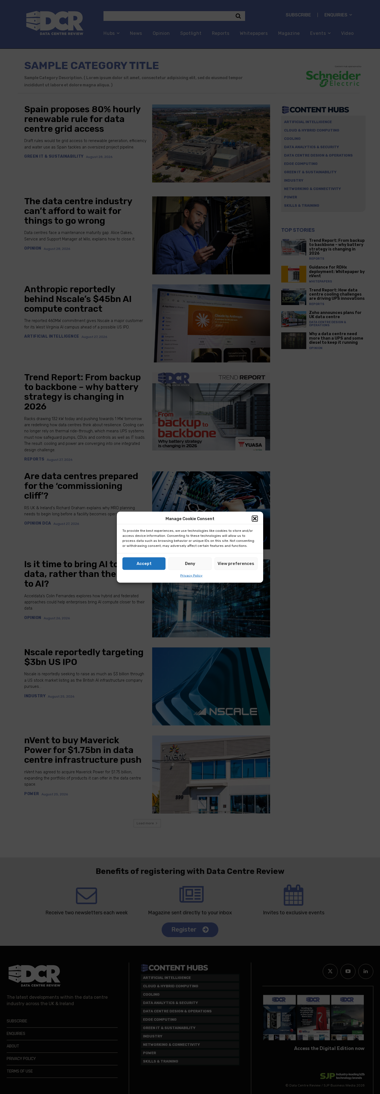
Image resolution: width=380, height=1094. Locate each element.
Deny (190, 563)
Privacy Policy (191, 575)
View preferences (236, 563)
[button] (255, 519)
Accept (144, 563)
